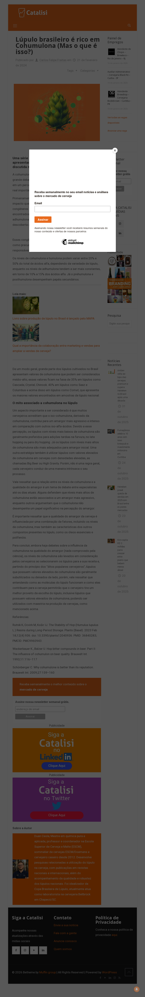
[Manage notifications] (137, 989)
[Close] (115, 150)
